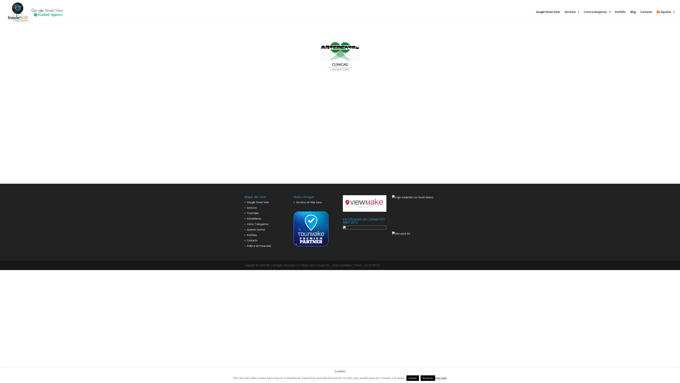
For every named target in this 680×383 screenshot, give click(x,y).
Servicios (570, 12)
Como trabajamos (595, 12)
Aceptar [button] (413, 378)
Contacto (646, 12)
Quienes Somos (256, 229)
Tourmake (253, 213)
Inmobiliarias (254, 218)
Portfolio (620, 12)
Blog (633, 12)
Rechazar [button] (428, 378)
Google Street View (548, 12)
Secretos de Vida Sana (309, 202)
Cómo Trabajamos (258, 224)
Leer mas (441, 378)
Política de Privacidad (259, 246)
